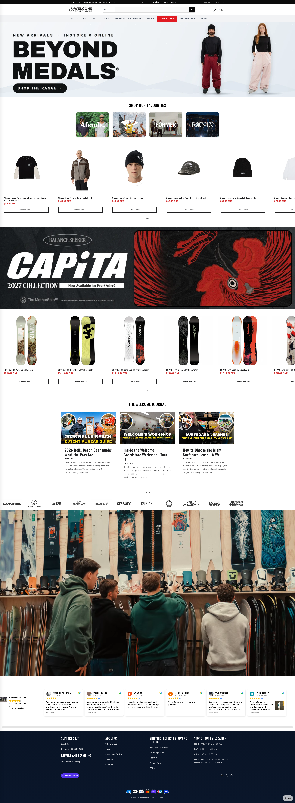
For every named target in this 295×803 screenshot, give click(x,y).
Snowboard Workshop (71, 762)
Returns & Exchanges (159, 747)
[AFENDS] (92, 124)
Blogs (107, 749)
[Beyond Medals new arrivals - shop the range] (147, 59)
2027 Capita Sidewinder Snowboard (182, 370)
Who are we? (111, 744)
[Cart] (221, 9)
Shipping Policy (157, 752)
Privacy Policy (156, 763)
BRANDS (150, 18)
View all (147, 493)
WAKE (95, 18)
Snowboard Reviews (114, 754)
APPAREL (118, 18)
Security (154, 758)
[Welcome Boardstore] (84, 10)
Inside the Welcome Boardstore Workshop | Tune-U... (146, 455)
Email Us (65, 744)
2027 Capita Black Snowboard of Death (75, 370)
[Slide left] (142, 218)
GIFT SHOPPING (134, 18)
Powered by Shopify (157, 797)
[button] (286, 703)
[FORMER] (165, 124)
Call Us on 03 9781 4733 (72, 749)
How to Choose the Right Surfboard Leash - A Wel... (203, 452)
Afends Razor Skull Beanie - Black (127, 198)
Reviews (109, 759)
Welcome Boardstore (143, 797)
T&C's (152, 768)
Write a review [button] (17, 708)
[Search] (192, 10)
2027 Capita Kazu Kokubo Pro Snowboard (130, 370)
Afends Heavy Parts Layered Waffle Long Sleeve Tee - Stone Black (25, 199)
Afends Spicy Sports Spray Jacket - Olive (76, 198)
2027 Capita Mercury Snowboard (234, 370)
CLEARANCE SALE (167, 18)
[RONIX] (202, 124)
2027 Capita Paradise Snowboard (19, 370)
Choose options (26, 210)
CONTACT (203, 18)
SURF (73, 18)
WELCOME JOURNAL (188, 18)
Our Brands (110, 764)
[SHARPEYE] (129, 124)
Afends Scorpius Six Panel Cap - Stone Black (186, 198)
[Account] (215, 9)
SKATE (106, 18)
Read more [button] (161, 713)
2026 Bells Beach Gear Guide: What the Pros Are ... (88, 452)
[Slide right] (152, 218)
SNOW (84, 18)
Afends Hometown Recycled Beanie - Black (239, 198)
